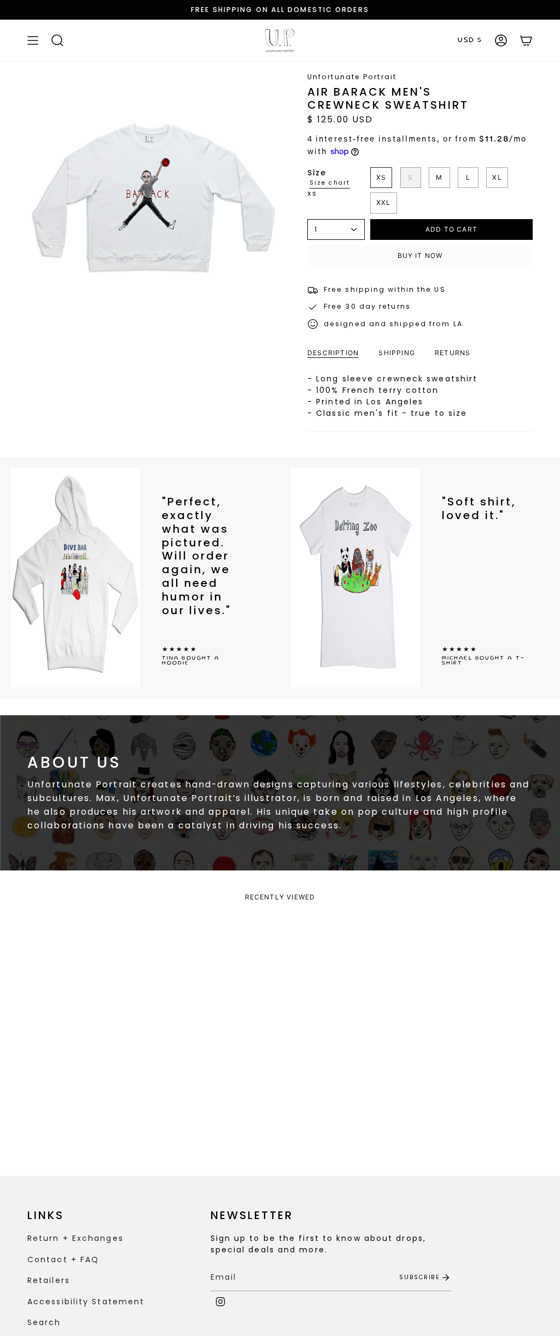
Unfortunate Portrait (351, 76)
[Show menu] (33, 40)
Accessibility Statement (85, 1301)
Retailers (48, 1280)
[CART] (526, 40)
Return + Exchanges (75, 1238)
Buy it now (420, 255)
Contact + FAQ (63, 1259)
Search (44, 1322)
